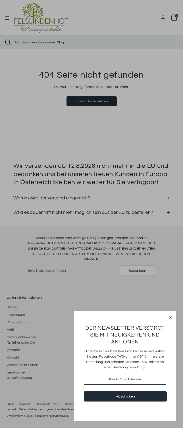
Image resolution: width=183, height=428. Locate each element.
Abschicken (125, 396)
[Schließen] (170, 317)
